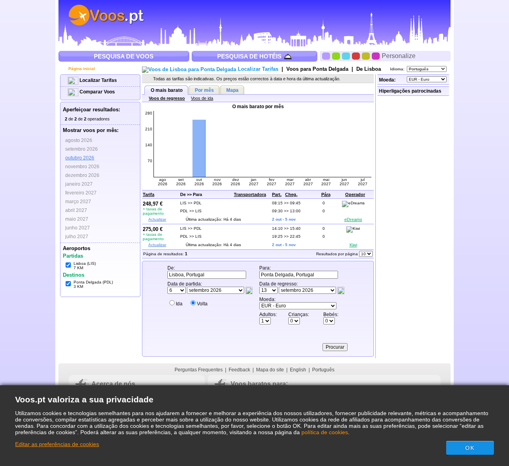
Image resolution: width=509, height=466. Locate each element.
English (298, 370)
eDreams (353, 219)
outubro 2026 (79, 158)
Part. (277, 194)
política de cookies (324, 432)
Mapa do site (270, 370)
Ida (179, 304)
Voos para (317, 69)
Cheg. (291, 194)
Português (323, 370)
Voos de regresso (167, 98)
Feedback (239, 370)
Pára (325, 194)
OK (469, 448)
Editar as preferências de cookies (57, 444)
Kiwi (353, 245)
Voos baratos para (258, 384)
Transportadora (250, 194)
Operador (355, 194)
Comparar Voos (96, 92)
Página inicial (81, 68)
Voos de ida (202, 98)
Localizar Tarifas (97, 80)
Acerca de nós (113, 384)
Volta (202, 304)
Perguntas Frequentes (199, 370)
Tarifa (148, 194)
